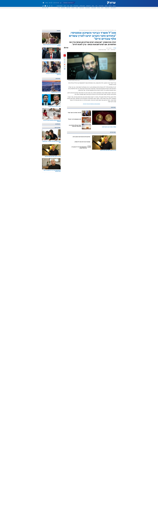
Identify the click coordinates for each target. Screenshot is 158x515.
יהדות (65, 5)
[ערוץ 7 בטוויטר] (52, 6)
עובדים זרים (113, 49)
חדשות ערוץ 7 (110, 3)
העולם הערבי (87, 7)
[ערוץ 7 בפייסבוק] (50, 6)
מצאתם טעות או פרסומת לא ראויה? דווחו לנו (91, 103)
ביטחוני (106, 5)
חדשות (114, 5)
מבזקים (110, 5)
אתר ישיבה (68, 7)
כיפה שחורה (107, 7)
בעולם (93, 5)
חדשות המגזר (113, 7)
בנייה (108, 49)
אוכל (68, 5)
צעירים (98, 7)
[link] (104, 120)
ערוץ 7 (115, 30)
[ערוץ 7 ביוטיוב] (45, 6)
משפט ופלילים (82, 5)
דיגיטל (102, 7)
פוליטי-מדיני (101, 5)
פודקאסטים (88, 5)
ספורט (77, 7)
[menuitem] (114, 6)
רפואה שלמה (93, 7)
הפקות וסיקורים (59, 5)
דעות (71, 5)
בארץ (96, 5)
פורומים (73, 7)
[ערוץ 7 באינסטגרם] (47, 6)
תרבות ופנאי (81, 7)
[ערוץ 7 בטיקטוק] (43, 6)
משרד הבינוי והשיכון (102, 49)
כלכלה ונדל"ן (76, 5)
